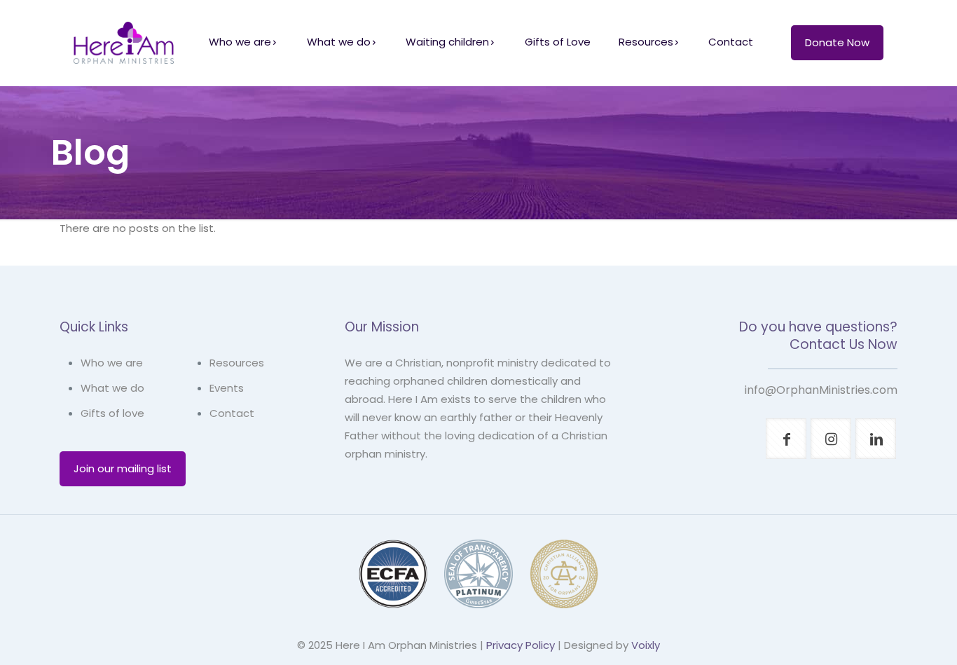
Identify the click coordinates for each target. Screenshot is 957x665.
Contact (231, 413)
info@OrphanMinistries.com (821, 390)
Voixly (645, 645)
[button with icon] (786, 438)
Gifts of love (112, 413)
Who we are (112, 362)
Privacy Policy (520, 645)
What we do (112, 388)
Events (226, 388)
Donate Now (837, 42)
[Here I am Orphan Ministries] (124, 42)
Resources (236, 362)
